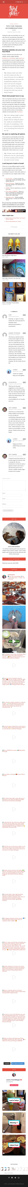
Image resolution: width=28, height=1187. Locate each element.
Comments (14, 227)
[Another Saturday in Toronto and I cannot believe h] (14, 977)
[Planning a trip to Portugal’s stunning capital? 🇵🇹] (14, 689)
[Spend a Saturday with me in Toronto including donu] (14, 1001)
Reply (24, 333)
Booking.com (5, 58)
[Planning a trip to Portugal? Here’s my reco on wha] (14, 593)
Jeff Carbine (13, 407)
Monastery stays (10, 197)
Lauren (15, 369)
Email (4, 498)
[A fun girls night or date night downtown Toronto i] (14, 905)
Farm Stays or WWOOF (12, 191)
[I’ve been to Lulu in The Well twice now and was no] (14, 1025)
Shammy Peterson (14, 333)
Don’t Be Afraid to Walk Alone (9, 255)
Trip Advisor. (20, 111)
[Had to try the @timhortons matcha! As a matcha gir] (14, 641)
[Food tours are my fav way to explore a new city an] (14, 857)
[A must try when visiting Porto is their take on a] (14, 737)
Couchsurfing (9, 178)
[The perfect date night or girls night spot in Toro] (14, 809)
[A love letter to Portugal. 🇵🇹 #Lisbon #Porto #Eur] (14, 785)
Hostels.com (21, 58)
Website (4, 504)
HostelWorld (12, 58)
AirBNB (7, 188)
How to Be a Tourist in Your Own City (11, 278)
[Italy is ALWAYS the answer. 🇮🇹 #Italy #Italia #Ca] (14, 761)
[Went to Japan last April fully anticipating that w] (14, 953)
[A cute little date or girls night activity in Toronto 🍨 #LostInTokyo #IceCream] (14, 1100)
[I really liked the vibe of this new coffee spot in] (14, 833)
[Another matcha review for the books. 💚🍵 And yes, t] (14, 881)
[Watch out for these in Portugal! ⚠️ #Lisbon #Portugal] (14, 1122)
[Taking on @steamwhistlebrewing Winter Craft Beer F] (14, 1049)
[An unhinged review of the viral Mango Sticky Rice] (14, 665)
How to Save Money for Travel (13, 221)
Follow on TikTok (14, 1085)
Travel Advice (14, 23)
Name (4, 493)
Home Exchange (10, 183)
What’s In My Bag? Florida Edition (10, 302)
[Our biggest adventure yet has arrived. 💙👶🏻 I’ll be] (14, 929)
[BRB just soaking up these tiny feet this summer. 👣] (14, 617)
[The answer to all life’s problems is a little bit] (14, 713)
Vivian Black (13, 382)
